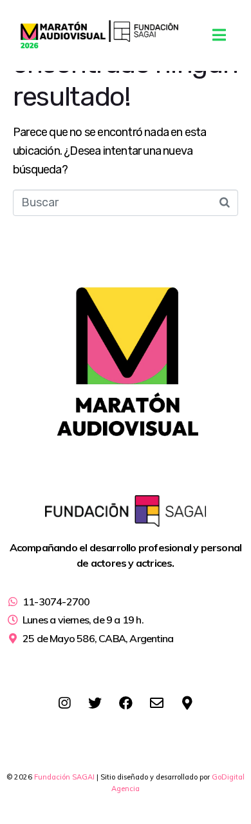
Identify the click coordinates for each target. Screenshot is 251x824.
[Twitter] (95, 703)
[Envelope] (156, 703)
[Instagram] (64, 703)
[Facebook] (125, 703)
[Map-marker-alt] (187, 703)
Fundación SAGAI (64, 776)
